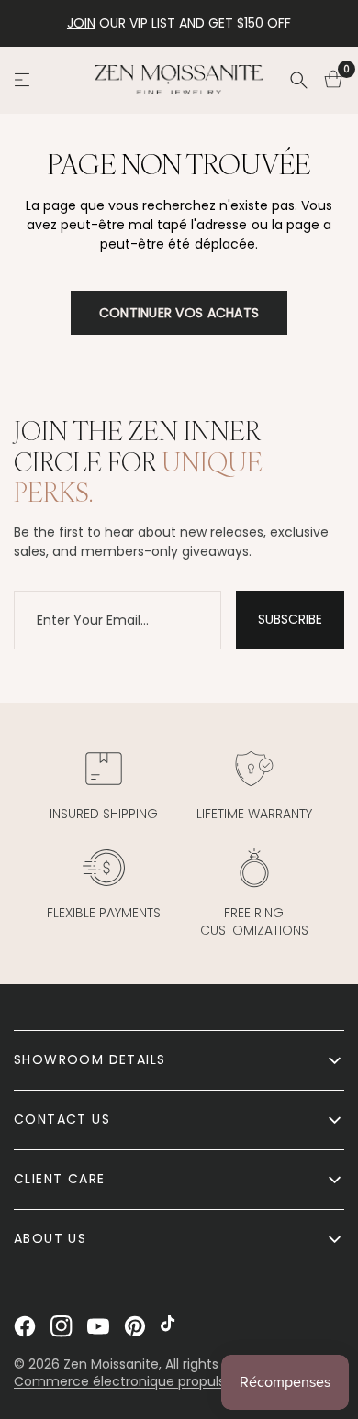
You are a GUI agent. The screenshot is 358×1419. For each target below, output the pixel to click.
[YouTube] (98, 1326)
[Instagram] (61, 1326)
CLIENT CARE (59, 1179)
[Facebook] (25, 1326)
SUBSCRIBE (290, 619)
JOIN (81, 23)
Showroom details (89, 1059)
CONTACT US (62, 1119)
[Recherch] (298, 80)
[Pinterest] (135, 1326)
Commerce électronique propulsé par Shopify (161, 1381)
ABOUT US (50, 1238)
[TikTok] (172, 1326)
